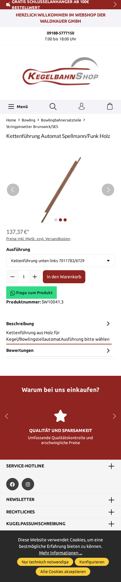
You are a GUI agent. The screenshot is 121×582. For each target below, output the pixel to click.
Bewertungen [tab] (20, 350)
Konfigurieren (91, 562)
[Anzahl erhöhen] (35, 277)
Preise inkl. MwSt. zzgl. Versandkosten (38, 239)
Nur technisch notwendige (45, 562)
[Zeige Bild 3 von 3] (65, 219)
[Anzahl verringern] (12, 277)
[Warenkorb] (109, 106)
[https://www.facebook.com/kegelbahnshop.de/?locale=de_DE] (12, 484)
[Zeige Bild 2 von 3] (60, 219)
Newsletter (20, 500)
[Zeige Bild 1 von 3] (55, 219)
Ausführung (18, 249)
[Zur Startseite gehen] (60, 72)
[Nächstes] (108, 190)
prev (9, 4)
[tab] (59, 331)
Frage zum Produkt (34, 292)
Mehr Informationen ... (60, 552)
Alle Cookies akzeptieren (63, 571)
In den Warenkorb (64, 276)
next (113, 4)
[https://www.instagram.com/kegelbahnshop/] (28, 484)
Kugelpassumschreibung (35, 524)
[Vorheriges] (13, 190)
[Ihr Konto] (81, 106)
